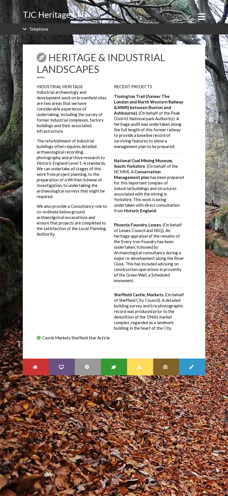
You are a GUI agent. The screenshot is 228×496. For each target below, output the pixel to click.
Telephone (38, 28)
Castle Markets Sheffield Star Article (76, 337)
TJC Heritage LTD (55, 14)
